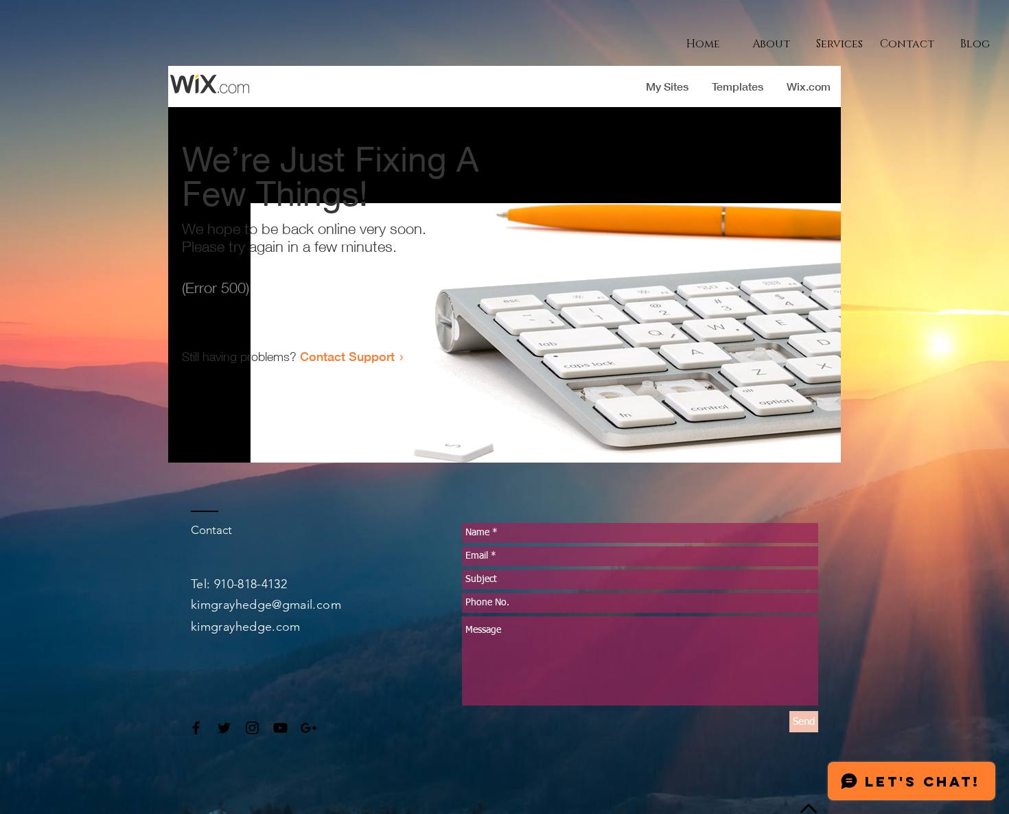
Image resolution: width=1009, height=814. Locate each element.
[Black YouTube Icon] (280, 727)
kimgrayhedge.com (246, 626)
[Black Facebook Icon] (196, 727)
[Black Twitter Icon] (224, 727)
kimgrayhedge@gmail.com (266, 604)
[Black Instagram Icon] (252, 727)
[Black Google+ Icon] (308, 727)
